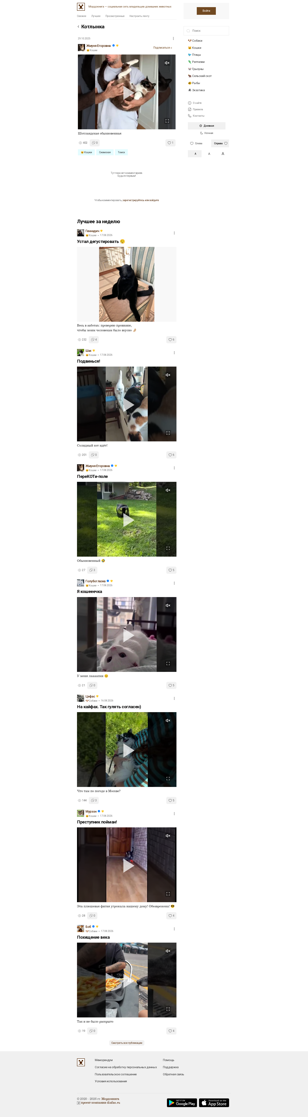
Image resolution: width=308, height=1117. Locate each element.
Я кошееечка (89, 591)
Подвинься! (88, 361)
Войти (206, 10)
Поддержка (171, 1067)
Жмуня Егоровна (98, 46)
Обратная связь (173, 1074)
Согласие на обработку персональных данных (126, 1067)
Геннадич (92, 231)
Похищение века (93, 937)
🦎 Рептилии (196, 62)
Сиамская (105, 152)
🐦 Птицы (194, 54)
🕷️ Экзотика (196, 90)
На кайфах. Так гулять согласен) (109, 706)
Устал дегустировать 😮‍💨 (101, 241)
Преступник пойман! (97, 822)
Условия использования (111, 1081)
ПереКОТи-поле (92, 476)
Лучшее (96, 16)
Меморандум (104, 1060)
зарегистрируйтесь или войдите (141, 200)
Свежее (81, 16)
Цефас (90, 696)
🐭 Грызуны (196, 69)
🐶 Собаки (195, 40)
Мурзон (91, 811)
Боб (88, 927)
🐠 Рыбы (194, 83)
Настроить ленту (139, 16)
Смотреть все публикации (126, 1042)
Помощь (168, 1060)
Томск (121, 152)
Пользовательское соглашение (116, 1074)
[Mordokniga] (81, 7)
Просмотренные (115, 16)
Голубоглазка (96, 581)
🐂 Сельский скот (200, 76)
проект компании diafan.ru (100, 1102)
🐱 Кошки (194, 48)
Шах (88, 351)
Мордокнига (110, 1099)
